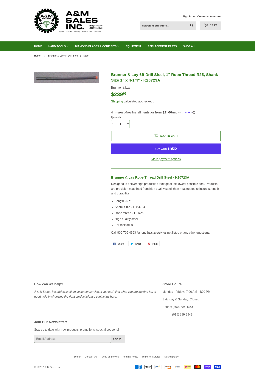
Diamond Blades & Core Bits (96, 46)
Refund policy (171, 356)
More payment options (166, 159)
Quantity (116, 117)
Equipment (133, 46)
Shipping (117, 101)
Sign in (187, 16)
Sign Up (117, 339)
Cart (213, 25)
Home (38, 46)
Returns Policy (130, 356)
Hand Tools (57, 46)
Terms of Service (109, 356)
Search (77, 356)
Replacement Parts (162, 46)
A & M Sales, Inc (52, 367)
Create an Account (209, 16)
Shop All (189, 46)
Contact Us (91, 356)
